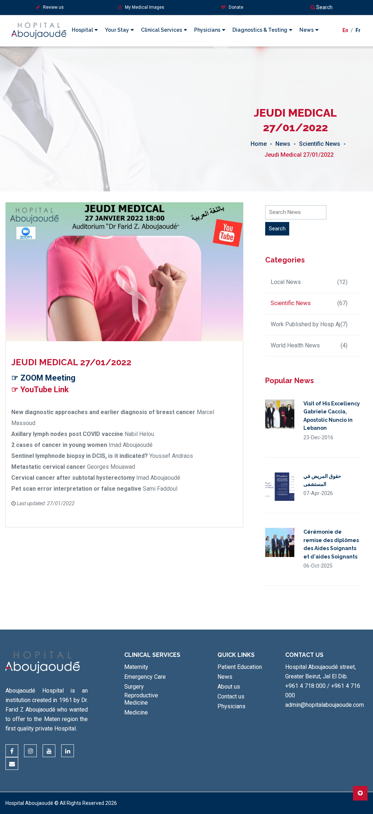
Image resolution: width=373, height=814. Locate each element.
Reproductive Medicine (141, 699)
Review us (52, 7)
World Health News (309, 345)
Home (259, 143)
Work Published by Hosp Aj (309, 324)
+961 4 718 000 (305, 685)
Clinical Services (161, 30)
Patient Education (239, 666)
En (345, 30)
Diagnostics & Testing (259, 30)
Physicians (207, 30)
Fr (358, 30)
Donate (234, 7)
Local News (309, 282)
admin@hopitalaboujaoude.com (324, 704)
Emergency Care (145, 676)
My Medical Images (143, 7)
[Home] (39, 24)
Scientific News (319, 143)
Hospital (82, 30)
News (306, 30)
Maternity (136, 666)
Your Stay (117, 30)
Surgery (134, 686)
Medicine (136, 712)
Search (324, 7)
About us (228, 686)
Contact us (230, 696)
